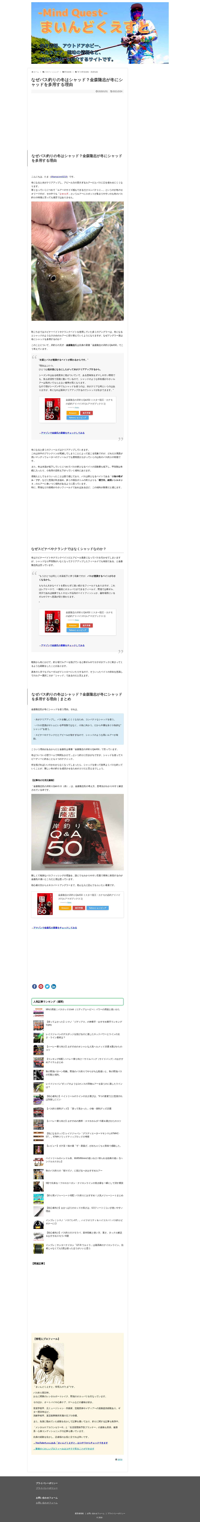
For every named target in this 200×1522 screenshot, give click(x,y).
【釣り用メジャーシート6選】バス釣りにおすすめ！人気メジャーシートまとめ (84, 1195)
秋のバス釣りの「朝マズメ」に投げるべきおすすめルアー (74, 1170)
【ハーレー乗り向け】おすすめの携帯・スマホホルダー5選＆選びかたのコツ (83, 1121)
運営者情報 (79, 1513)
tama (120, 1459)
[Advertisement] (77, 122)
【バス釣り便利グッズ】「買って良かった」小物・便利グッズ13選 (78, 1108)
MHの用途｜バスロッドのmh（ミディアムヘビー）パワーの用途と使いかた (83, 1009)
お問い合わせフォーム (47, 1503)
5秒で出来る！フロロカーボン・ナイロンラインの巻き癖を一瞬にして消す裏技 (84, 1183)
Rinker (77, 407)
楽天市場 (86, 413)
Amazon (72, 413)
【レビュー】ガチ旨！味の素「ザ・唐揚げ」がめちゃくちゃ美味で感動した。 (84, 1146)
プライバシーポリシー (47, 1488)
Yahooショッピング (77, 417)
